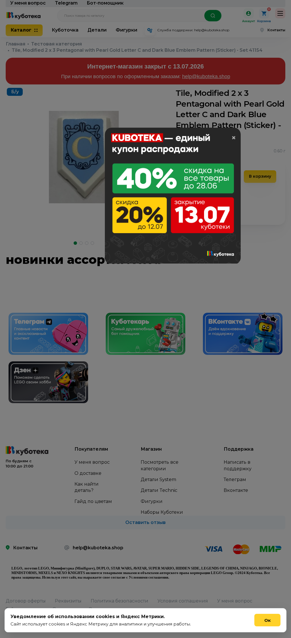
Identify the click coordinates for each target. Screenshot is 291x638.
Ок (267, 620)
